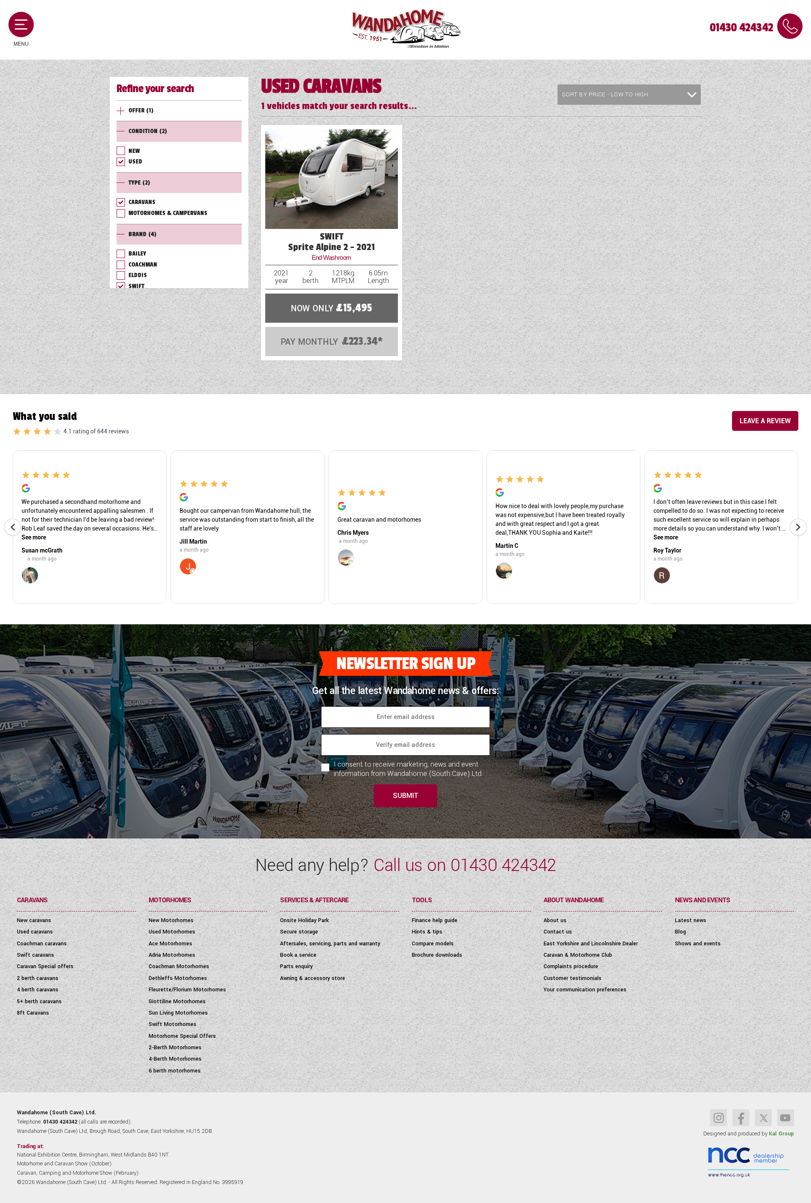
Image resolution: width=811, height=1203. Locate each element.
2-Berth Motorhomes (175, 1047)
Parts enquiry (296, 966)
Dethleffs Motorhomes (178, 978)
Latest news (690, 920)
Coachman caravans (42, 943)
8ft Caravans (33, 1013)
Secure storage (299, 932)
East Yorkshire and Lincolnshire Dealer (591, 943)
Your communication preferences (585, 989)
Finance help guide (434, 920)
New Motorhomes (171, 920)
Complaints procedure (571, 966)
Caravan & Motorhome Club (578, 955)
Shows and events (698, 943)
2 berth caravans (37, 978)
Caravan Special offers (45, 966)
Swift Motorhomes (172, 1024)
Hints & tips (427, 932)
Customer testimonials (572, 978)
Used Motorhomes (172, 932)
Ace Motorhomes (170, 943)
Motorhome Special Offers (182, 1036)
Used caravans (35, 932)
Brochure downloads (437, 955)
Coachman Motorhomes (179, 966)
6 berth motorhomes (175, 1071)
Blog (680, 932)
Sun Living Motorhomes (178, 1013)
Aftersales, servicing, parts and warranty (330, 943)
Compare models (433, 943)
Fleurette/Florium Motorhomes (187, 989)
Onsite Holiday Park (304, 920)
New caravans (34, 920)
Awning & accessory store (312, 978)
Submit (406, 795)
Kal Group (781, 1134)
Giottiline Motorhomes (177, 1001)
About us (555, 920)
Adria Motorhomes (172, 955)
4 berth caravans (37, 989)
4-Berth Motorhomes (175, 1059)
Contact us (558, 932)
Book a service (298, 955)
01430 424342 (741, 28)
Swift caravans (35, 955)
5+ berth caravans (39, 1001)
